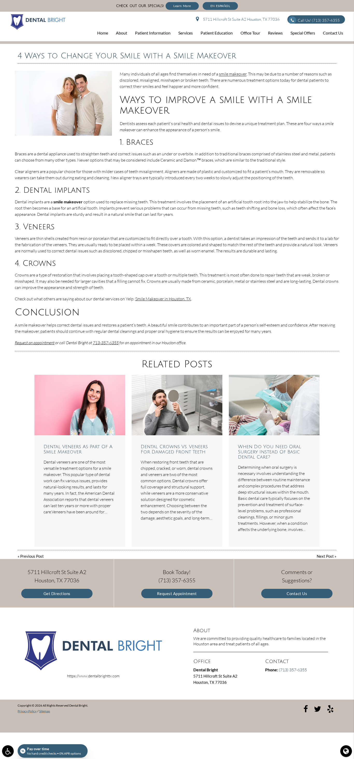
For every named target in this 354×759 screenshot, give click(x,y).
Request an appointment (34, 342)
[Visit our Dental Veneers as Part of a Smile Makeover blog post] (79, 405)
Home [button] (102, 32)
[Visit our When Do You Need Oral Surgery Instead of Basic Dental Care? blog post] (274, 405)
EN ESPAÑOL (220, 6)
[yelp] (330, 708)
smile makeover (232, 74)
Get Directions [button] (57, 593)
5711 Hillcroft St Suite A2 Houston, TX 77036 (240, 19)
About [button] (121, 32)
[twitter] (317, 708)
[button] (8, 751)
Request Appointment (177, 593)
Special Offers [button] (303, 32)
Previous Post (32, 556)
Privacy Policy (27, 711)
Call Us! (319, 20)
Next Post (325, 556)
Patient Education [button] (217, 32)
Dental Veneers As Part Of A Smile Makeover (78, 449)
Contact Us (297, 593)
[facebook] (305, 708)
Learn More (182, 6)
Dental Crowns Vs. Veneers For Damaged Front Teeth (174, 449)
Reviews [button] (275, 32)
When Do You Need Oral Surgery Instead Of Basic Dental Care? (269, 452)
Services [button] (185, 32)
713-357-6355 (106, 342)
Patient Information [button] (153, 32)
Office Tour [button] (250, 32)
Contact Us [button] (333, 32)
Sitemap (44, 711)
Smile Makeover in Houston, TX (163, 298)
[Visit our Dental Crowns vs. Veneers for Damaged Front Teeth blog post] (177, 405)
